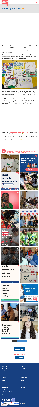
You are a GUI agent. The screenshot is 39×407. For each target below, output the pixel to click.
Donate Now (19, 349)
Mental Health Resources (7, 370)
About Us (4, 382)
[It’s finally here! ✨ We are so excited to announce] (10, 181)
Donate (22, 380)
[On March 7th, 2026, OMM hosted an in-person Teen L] (10, 312)
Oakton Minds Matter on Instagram (19, 132)
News (22, 366)
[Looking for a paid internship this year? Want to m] (29, 163)
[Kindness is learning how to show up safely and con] (10, 256)
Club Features (23, 375)
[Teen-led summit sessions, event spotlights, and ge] (29, 219)
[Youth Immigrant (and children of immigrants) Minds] (10, 330)
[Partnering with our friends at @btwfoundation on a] (10, 200)
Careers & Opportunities (7, 391)
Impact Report (23, 370)
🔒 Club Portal (5, 395)
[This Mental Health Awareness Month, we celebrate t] (29, 256)
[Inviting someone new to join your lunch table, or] (10, 219)
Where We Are (5, 385)
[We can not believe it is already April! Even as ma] (29, 274)
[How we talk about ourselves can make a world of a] (29, 312)
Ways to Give (23, 385)
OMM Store (23, 387)
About (3, 380)
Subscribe (19, 358)
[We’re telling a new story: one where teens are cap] (29, 200)
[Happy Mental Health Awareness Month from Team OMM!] (29, 237)
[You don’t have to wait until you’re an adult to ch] (10, 274)
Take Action (5, 366)
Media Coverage (24, 377)
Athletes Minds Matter (6, 375)
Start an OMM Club (6, 368)
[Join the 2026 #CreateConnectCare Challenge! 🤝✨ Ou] (29, 330)
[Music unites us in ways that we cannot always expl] (10, 163)
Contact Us (4, 377)
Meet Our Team (5, 387)
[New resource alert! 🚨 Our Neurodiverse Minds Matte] (10, 293)
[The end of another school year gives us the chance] (29, 181)
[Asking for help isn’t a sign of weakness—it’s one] (10, 237)
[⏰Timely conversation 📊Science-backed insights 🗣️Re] (29, 293)
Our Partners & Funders (6, 389)
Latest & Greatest (24, 368)
